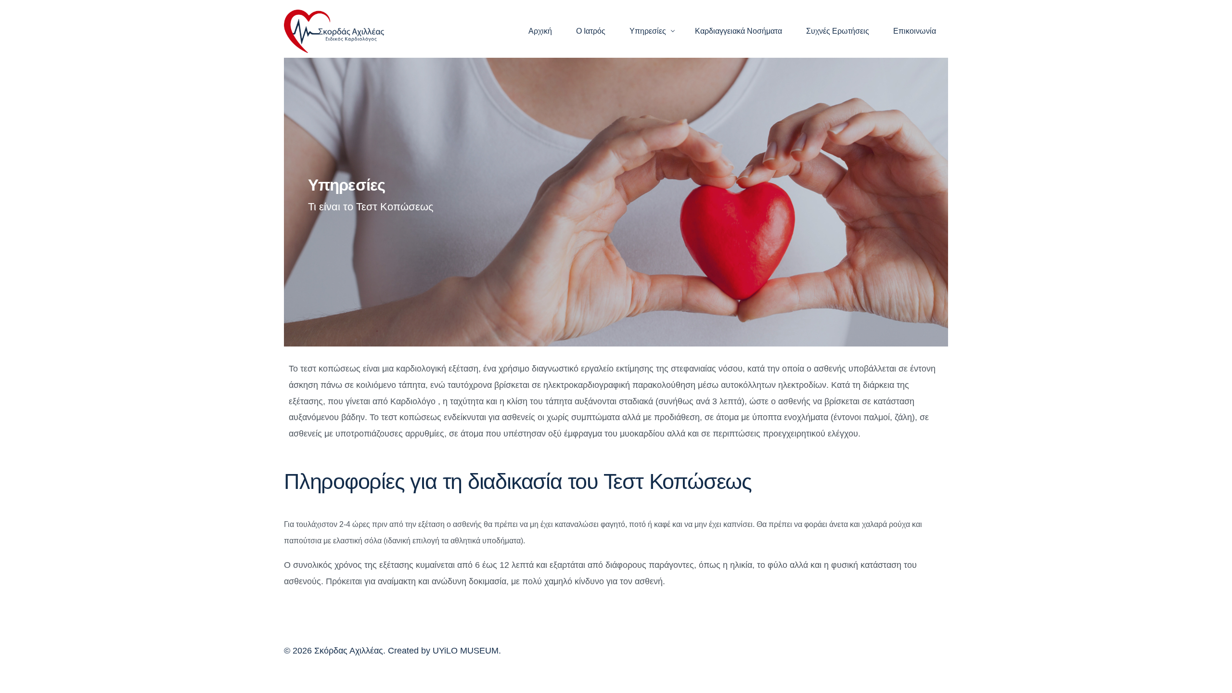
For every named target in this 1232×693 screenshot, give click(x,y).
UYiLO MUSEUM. (467, 650)
